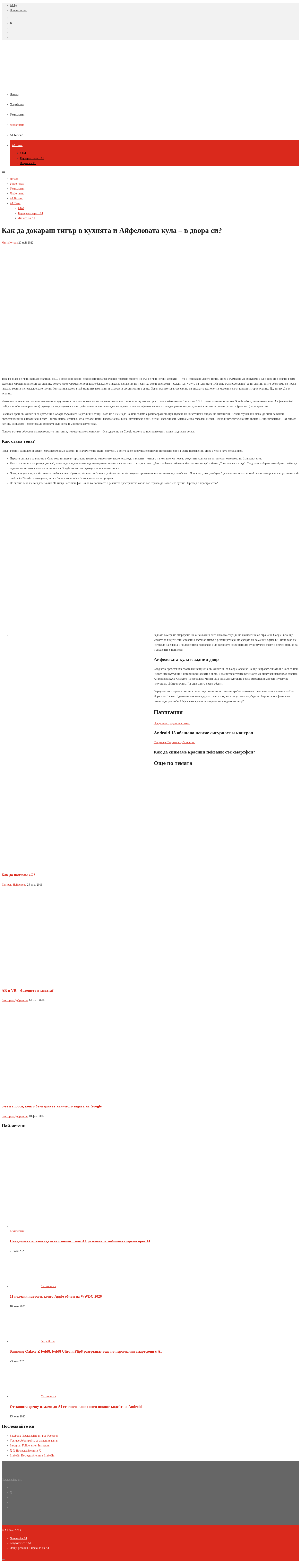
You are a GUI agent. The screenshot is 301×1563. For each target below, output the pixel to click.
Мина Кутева (10, 242)
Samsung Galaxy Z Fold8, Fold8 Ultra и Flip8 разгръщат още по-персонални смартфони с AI (86, 1351)
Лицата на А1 (28, 163)
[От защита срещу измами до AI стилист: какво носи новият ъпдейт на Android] (25, 1396)
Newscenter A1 (18, 1538)
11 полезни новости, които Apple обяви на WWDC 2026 (56, 1296)
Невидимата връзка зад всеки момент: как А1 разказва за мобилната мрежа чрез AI (80, 1241)
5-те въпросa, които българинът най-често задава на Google (52, 1106)
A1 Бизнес (16, 135)
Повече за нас (18, 10)
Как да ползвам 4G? (18, 875)
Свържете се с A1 (20, 1543)
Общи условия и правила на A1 (29, 1548)
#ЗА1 (23, 153)
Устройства (17, 104)
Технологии (17, 114)
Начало (14, 94)
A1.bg (13, 5)
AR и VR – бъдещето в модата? (28, 990)
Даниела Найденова (14, 884)
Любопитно (17, 124)
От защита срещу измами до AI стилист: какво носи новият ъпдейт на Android (76, 1407)
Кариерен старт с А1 (32, 158)
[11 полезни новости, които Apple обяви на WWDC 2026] (25, 1286)
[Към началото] (3, 1559)
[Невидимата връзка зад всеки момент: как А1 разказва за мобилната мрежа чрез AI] (69, 1226)
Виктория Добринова (15, 1000)
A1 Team (17, 145)
